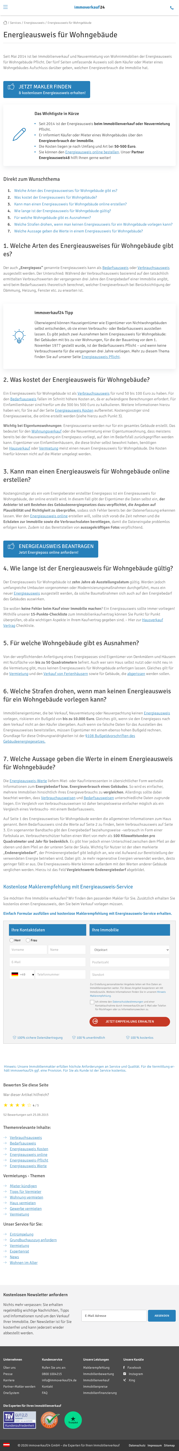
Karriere (9, 1380)
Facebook (134, 1368)
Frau (34, 940)
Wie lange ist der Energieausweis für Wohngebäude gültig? (62, 210)
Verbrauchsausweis (154, 267)
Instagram (135, 1374)
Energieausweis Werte (28, 1166)
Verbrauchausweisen (58, 797)
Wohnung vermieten (26, 1197)
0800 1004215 (52, 1374)
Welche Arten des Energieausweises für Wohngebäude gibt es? (65, 190)
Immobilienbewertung (98, 1374)
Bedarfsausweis (115, 267)
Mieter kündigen (23, 1186)
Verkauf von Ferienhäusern (65, 673)
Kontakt (47, 1386)
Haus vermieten (23, 1203)
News (14, 1257)
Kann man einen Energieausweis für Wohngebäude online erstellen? (70, 204)
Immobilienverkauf (96, 1380)
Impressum (155, 1445)
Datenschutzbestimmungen (128, 1001)
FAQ (45, 1393)
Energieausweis (27, 593)
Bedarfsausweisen (99, 797)
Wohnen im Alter (24, 1262)
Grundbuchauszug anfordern (33, 1240)
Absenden (162, 1315)
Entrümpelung (21, 1234)
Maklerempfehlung (96, 1368)
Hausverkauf (19, 448)
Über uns (9, 1368)
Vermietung (48, 448)
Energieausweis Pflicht (101, 356)
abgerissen (136, 673)
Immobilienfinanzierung (100, 1393)
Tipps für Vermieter (25, 1191)
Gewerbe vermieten (26, 1208)
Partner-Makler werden (19, 1386)
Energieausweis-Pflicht (29, 1160)
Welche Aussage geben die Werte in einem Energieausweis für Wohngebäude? (78, 231)
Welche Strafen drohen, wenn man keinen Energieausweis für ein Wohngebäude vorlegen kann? (93, 224)
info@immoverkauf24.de (59, 1380)
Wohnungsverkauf (46, 431)
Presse (8, 1374)
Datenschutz (137, 1445)
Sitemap (169, 1445)
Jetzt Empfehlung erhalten (130, 1021)
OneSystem (11, 1393)
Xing (131, 1380)
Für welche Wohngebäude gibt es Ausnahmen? (52, 217)
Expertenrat (19, 1251)
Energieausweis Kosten (74, 410)
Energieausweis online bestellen (92, 152)
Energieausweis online (49, 516)
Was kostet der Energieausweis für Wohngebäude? (55, 197)
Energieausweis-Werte (28, 780)
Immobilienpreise (95, 1386)
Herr (17, 940)
